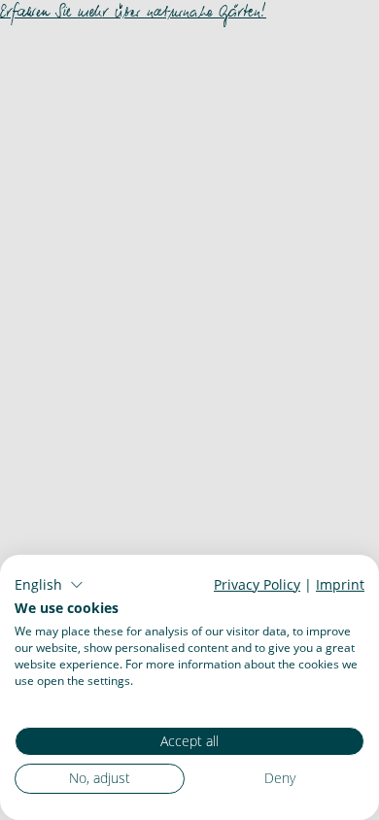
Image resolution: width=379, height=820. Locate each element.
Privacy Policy (257, 584)
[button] (49, 585)
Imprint (340, 584)
